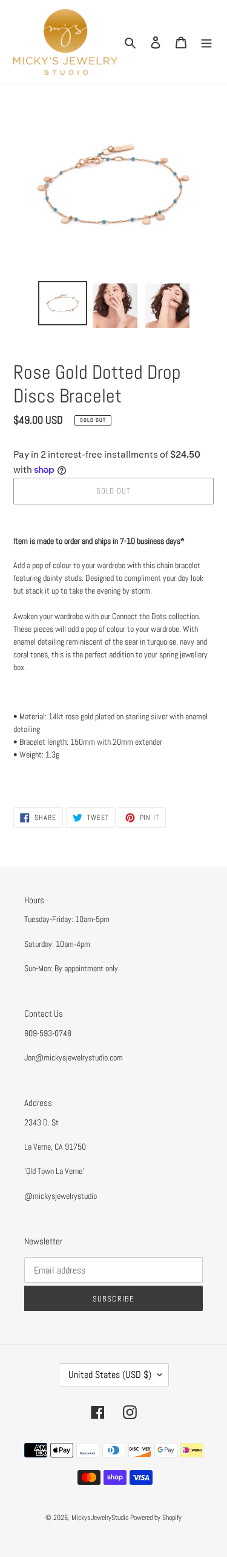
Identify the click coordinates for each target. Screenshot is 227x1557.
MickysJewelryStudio (99, 1517)
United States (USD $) (109, 1374)
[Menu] (206, 42)
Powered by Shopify (156, 1517)
